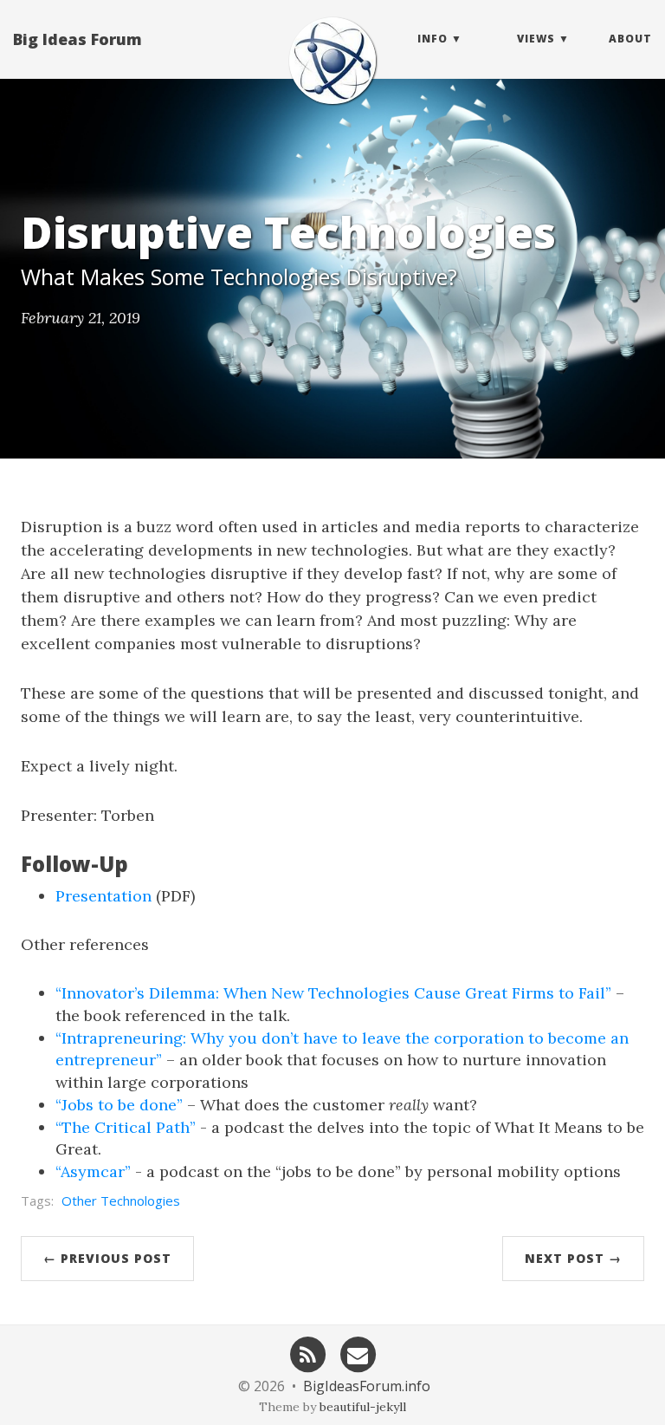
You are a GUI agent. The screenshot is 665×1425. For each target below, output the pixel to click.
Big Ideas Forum (77, 39)
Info (432, 38)
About (630, 38)
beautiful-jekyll (363, 1407)
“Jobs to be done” (119, 1105)
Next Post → (573, 1258)
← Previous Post (107, 1258)
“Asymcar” (93, 1171)
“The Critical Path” (125, 1127)
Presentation (103, 896)
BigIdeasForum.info (366, 1386)
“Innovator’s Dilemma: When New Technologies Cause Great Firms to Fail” (333, 993)
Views (536, 38)
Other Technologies (120, 1200)
